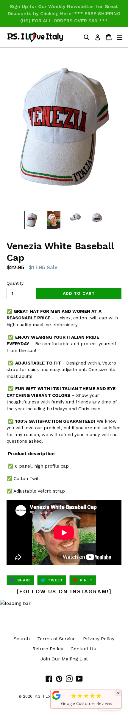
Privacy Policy (98, 638)
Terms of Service (56, 638)
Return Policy (47, 649)
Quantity (15, 283)
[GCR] (56, 695)
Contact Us (83, 649)
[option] (32, 220)
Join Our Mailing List (64, 659)
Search (22, 638)
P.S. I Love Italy (49, 696)
